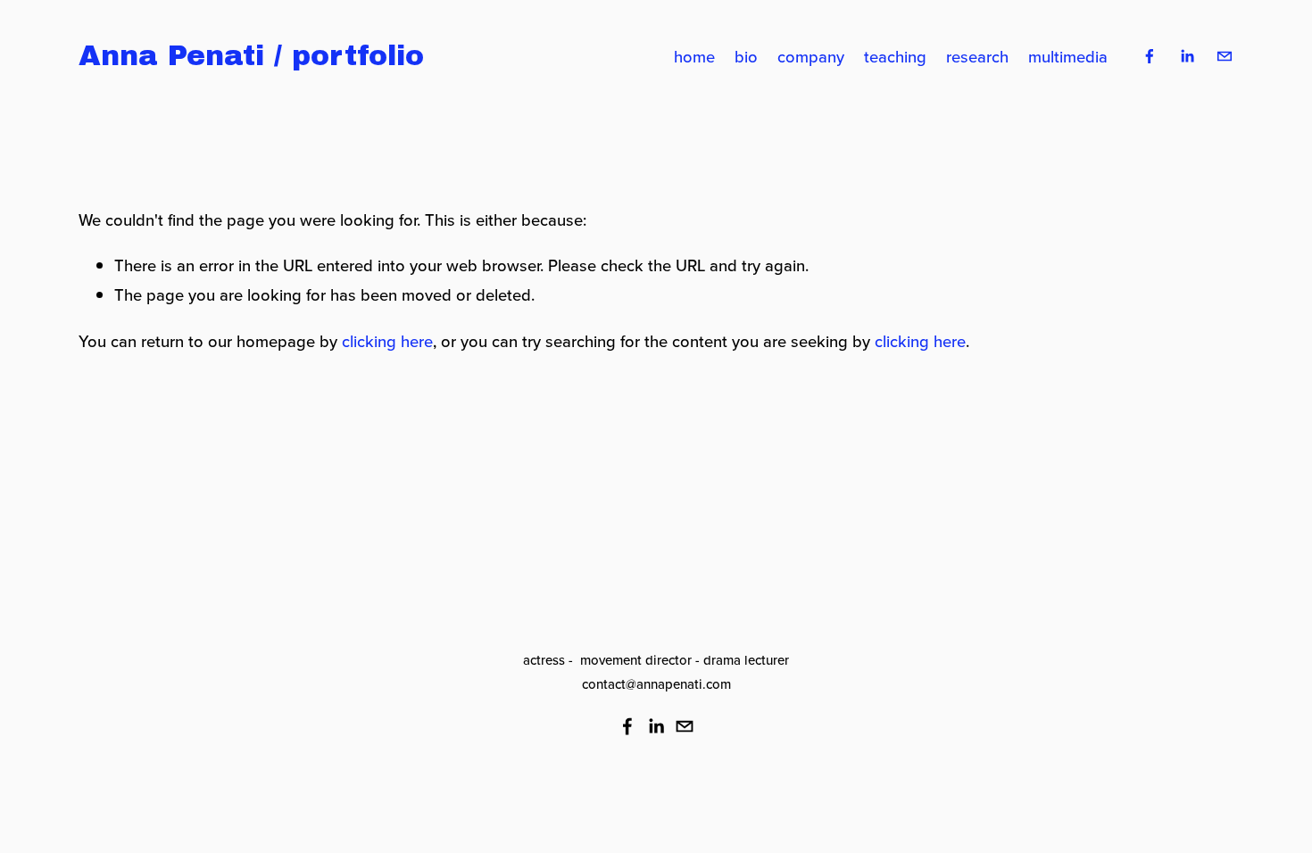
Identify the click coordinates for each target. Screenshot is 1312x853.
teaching (895, 56)
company (810, 56)
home (694, 56)
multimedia (1068, 56)
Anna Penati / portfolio (251, 55)
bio (746, 56)
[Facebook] (1149, 56)
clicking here (387, 340)
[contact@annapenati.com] (1224, 56)
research (977, 56)
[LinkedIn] (1187, 56)
